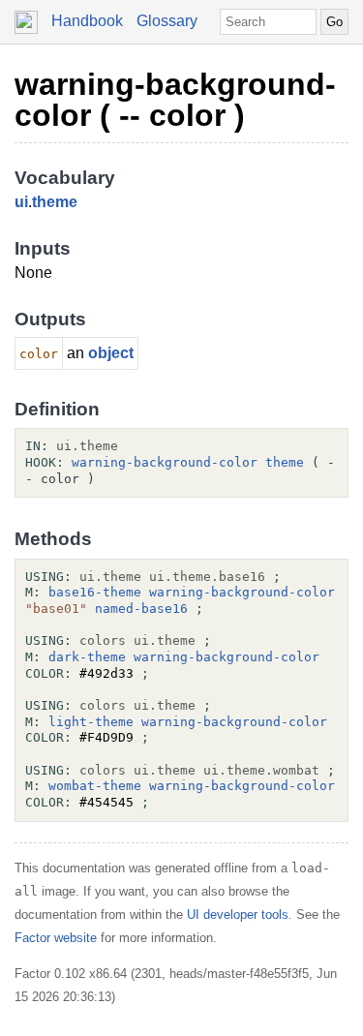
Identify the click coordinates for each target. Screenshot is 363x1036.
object (111, 353)
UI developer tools (237, 914)
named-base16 (141, 608)
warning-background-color (164, 462)
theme (54, 202)
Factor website (56, 937)
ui (21, 202)
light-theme (91, 722)
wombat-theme (94, 785)
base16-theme (94, 592)
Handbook (87, 21)
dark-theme (87, 657)
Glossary (166, 21)
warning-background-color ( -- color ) (175, 100)
